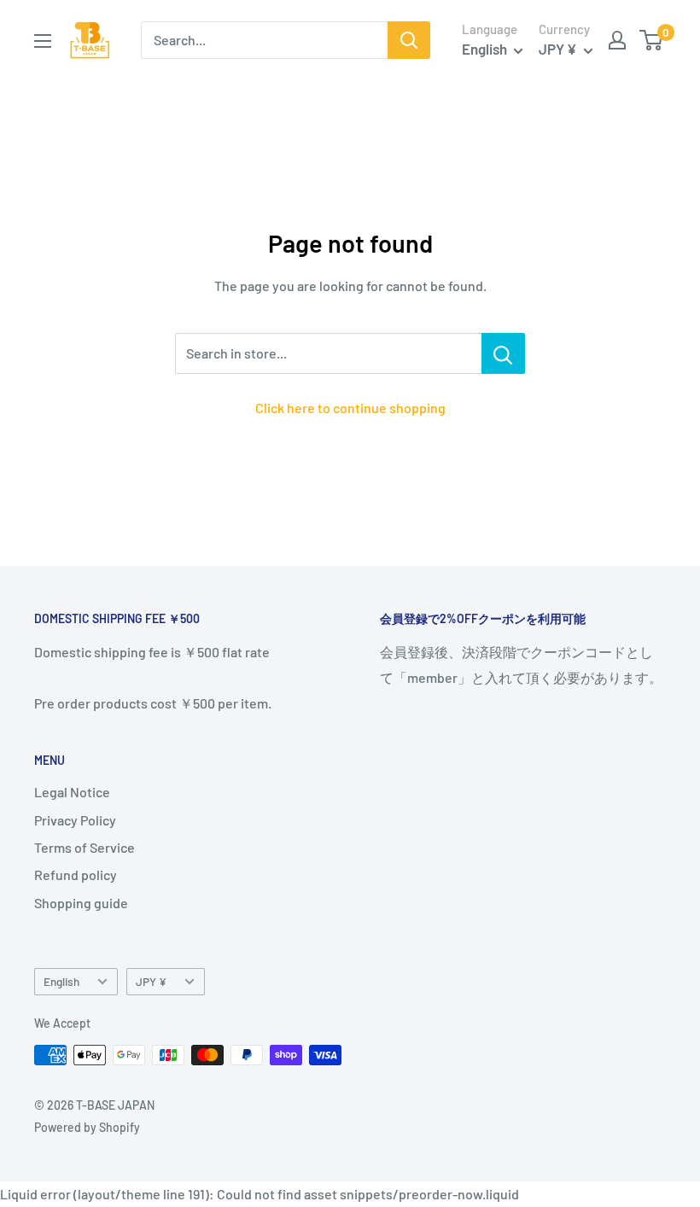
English (61, 981)
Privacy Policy (75, 820)
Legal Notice (72, 792)
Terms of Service (84, 847)
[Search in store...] (503, 353)
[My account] (617, 40)
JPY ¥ (151, 981)
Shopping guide (81, 903)
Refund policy (75, 874)
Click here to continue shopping (350, 407)
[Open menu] (42, 41)
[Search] (409, 40)
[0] (651, 40)
